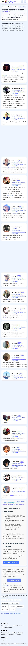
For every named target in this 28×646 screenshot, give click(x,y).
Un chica (17, 438)
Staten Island (5, 609)
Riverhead (4, 606)
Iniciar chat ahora (10, 562)
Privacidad (11, 634)
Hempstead (20, 606)
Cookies (19, 634)
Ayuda (13, 633)
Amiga (8, 237)
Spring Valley (15, 603)
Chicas (12, 495)
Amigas (9, 299)
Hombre (5, 317)
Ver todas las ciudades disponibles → (11, 613)
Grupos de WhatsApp (6, 627)
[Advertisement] (14, 47)
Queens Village (18, 600)
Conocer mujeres (5, 625)
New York (22, 69)
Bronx (3, 600)
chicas (15, 95)
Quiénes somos (5, 633)
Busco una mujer (12, 167)
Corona (12, 609)
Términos (3, 634)
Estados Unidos (16, 69)
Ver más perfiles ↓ (21, 501)
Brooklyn (10, 600)
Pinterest (11, 640)
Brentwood (12, 606)
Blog (2, 640)
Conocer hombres (17, 625)
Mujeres (5, 75)
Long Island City (6, 603)
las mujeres (10, 195)
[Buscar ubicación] (22, 2)
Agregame (12, 2)
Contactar (20, 633)
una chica (15, 213)
